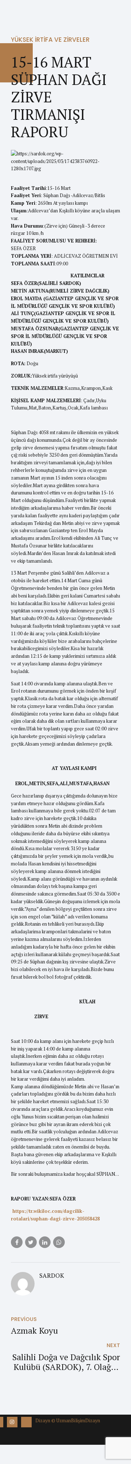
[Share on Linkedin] (45, 1242)
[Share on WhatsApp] (59, 1242)
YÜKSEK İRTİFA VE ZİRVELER (50, 39)
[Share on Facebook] (17, 1242)
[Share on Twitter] (31, 1242)
